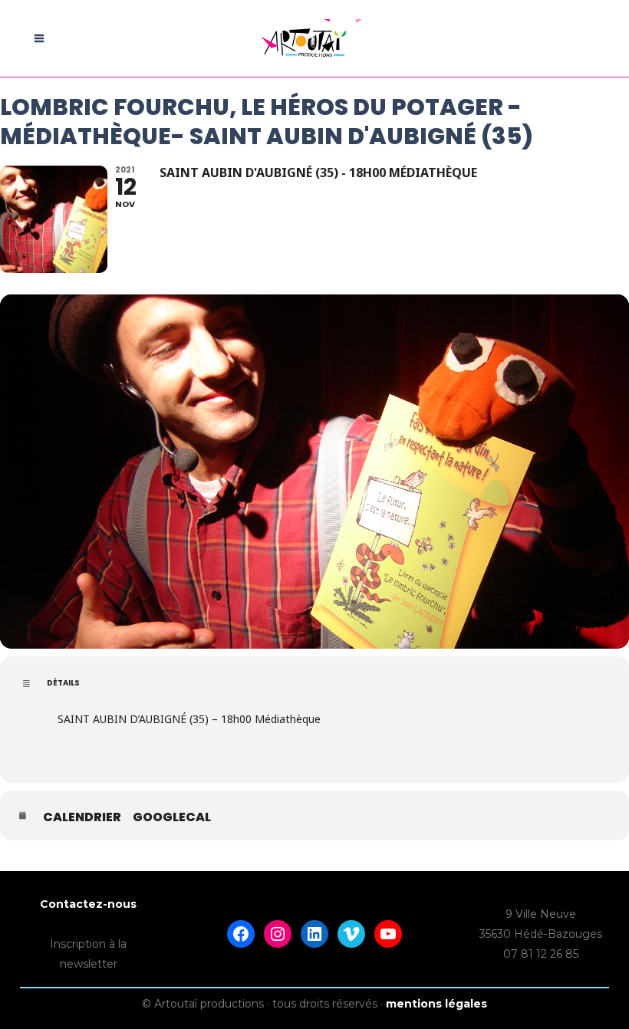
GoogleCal (172, 817)
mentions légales (436, 1004)
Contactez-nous (88, 904)
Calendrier (82, 817)
